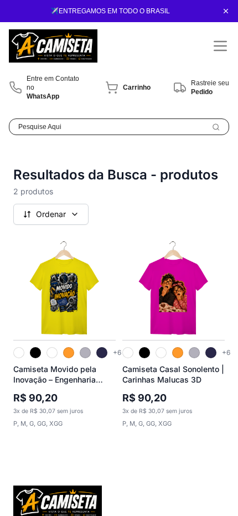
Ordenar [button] (51, 214)
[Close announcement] (226, 11)
